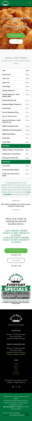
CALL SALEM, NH (16, 260)
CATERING (16, 41)
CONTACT (16, 374)
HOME (16, 364)
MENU (16, 368)
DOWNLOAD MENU (16, 35)
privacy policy (25, 413)
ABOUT (16, 366)
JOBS (16, 370)
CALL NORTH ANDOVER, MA (16, 250)
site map (6, 415)
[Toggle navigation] (29, 2)
